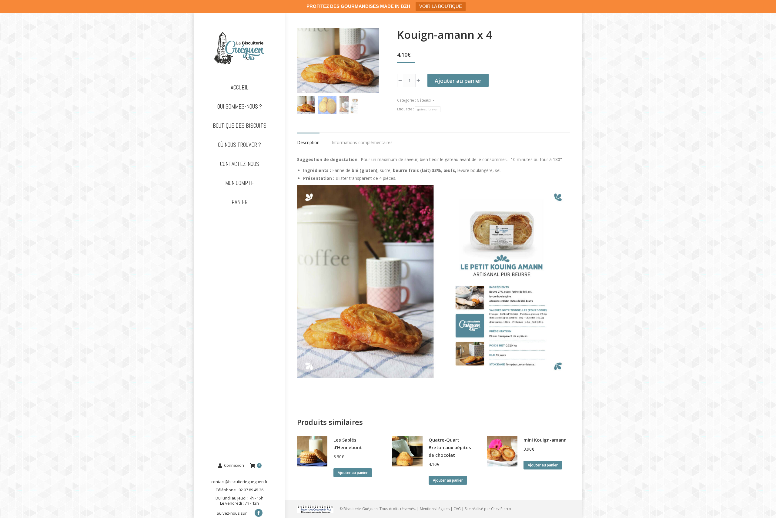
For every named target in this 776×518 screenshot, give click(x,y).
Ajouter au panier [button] (353, 472)
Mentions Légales (435, 508)
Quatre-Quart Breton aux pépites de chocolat (450, 447)
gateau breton (427, 109)
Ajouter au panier (458, 80)
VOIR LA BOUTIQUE (440, 6)
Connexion (234, 465)
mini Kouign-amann (545, 440)
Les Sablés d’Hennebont (347, 443)
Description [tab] (308, 142)
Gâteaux (424, 100)
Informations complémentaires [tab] (362, 142)
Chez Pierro (501, 508)
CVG (457, 508)
